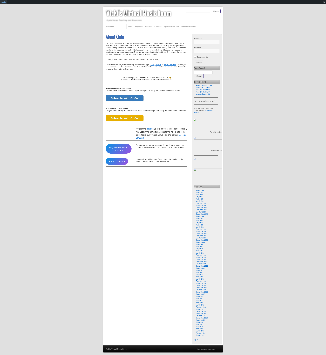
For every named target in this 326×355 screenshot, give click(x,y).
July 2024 (199, 244)
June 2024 (199, 246)
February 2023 (201, 281)
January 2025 (201, 231)
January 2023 (201, 283)
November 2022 (201, 287)
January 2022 (201, 309)
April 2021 (199, 328)
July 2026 (199, 192)
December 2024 (201, 233)
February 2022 (201, 307)
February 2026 (201, 203)
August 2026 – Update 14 (205, 85)
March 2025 (200, 227)
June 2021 (199, 324)
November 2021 (201, 313)
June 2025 (199, 220)
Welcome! (110, 26)
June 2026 (199, 194)
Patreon (158, 64)
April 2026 (199, 199)
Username (197, 38)
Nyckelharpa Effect (171, 26)
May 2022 (199, 300)
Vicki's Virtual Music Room (138, 13)
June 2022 (199, 298)
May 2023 (199, 274)
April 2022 (199, 302)
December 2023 (201, 259)
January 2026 (201, 205)
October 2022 (201, 289)
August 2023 (200, 268)
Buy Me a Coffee (170, 64)
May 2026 (199, 196)
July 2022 (199, 296)
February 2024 (201, 255)
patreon (150, 128)
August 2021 (200, 320)
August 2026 (200, 190)
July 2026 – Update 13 (204, 87)
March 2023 (200, 279)
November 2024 (201, 235)
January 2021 (201, 335)
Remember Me (202, 57)
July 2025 (199, 218)
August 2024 (200, 242)
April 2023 (199, 276)
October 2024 (201, 238)
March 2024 (200, 253)
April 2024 (199, 251)
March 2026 (200, 201)
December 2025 (201, 207)
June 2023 (199, 272)
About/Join (120, 26)
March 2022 (200, 305)
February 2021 (201, 333)
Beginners (139, 26)
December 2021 (201, 311)
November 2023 (201, 261)
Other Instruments (188, 26)
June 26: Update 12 (203, 89)
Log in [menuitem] (3, 2)
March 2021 (200, 331)
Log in (196, 339)
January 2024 (201, 257)
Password (197, 47)
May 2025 (199, 222)
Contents (157, 26)
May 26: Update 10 (203, 94)
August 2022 (200, 294)
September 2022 (202, 292)
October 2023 (201, 263)
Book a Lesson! (117, 161)
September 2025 (202, 214)
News (130, 26)
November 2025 (201, 209)
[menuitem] (324, 2)
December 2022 (201, 285)
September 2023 (202, 266)
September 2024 (202, 240)
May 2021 (199, 326)
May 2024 (199, 248)
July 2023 (199, 270)
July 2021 (199, 322)
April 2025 (199, 225)
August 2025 (200, 216)
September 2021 (202, 318)
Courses (148, 26)
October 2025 (201, 212)
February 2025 (201, 229)
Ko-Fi (152, 64)
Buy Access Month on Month (118, 149)
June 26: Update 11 (203, 92)
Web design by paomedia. (206, 349)
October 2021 (201, 315)
